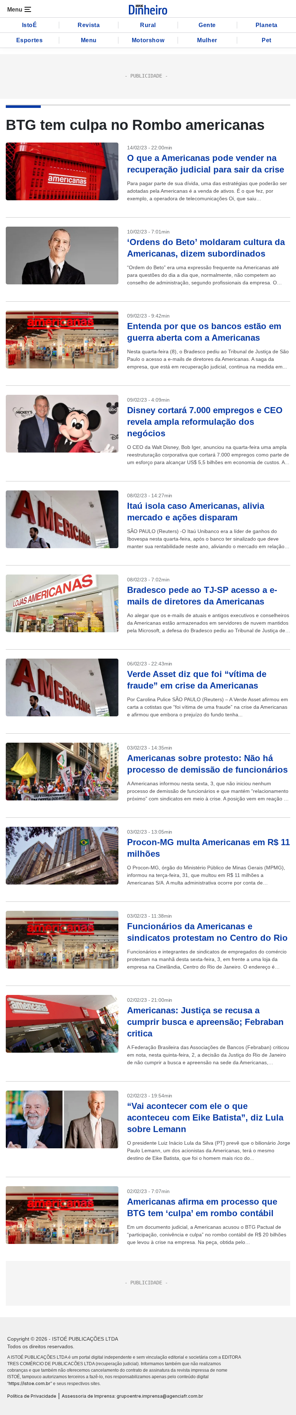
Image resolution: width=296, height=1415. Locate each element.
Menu (89, 40)
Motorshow (148, 40)
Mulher (207, 40)
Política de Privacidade (31, 1396)
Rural (148, 25)
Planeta (267, 25)
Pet (266, 40)
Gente (207, 25)
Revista (89, 25)
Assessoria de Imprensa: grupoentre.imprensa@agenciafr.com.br (132, 1396)
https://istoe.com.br (30, 1383)
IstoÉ (29, 25)
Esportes (29, 40)
